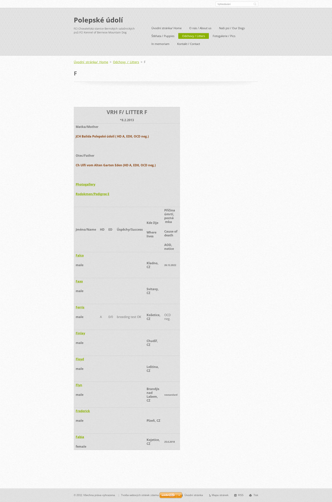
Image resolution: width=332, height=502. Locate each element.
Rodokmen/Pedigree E (92, 194)
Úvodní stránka (193, 495)
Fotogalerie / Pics (224, 36)
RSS (240, 495)
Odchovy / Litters (193, 36)
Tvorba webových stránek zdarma (140, 495)
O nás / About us (200, 28)
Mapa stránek (220, 495)
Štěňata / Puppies (162, 36)
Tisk (255, 495)
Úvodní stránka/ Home (166, 28)
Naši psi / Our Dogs (232, 28)
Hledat (255, 4)
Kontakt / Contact (188, 44)
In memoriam (160, 44)
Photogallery (85, 184)
